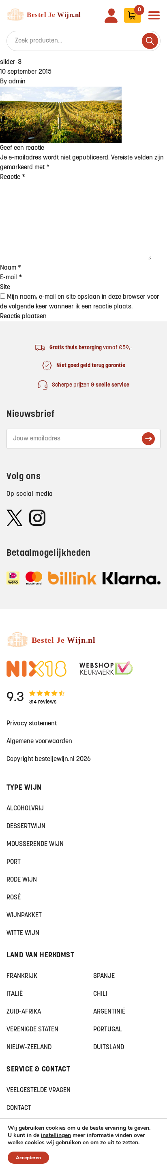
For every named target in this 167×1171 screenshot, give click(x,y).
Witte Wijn (22, 933)
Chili (100, 994)
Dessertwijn (25, 826)
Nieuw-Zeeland (28, 1047)
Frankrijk (21, 976)
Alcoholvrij (25, 808)
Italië (14, 994)
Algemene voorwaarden (39, 741)
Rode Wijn (21, 880)
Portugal (107, 1029)
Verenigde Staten (32, 1029)
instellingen (56, 1135)
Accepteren (28, 1157)
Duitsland (108, 1047)
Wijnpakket (24, 915)
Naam (10, 268)
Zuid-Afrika (23, 1012)
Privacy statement (31, 723)
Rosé (13, 898)
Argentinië (109, 1012)
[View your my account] (111, 16)
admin (17, 82)
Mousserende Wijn (35, 844)
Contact (18, 1108)
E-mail (11, 277)
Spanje (104, 976)
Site (5, 287)
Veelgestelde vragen (38, 1090)
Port (13, 862)
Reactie (12, 177)
